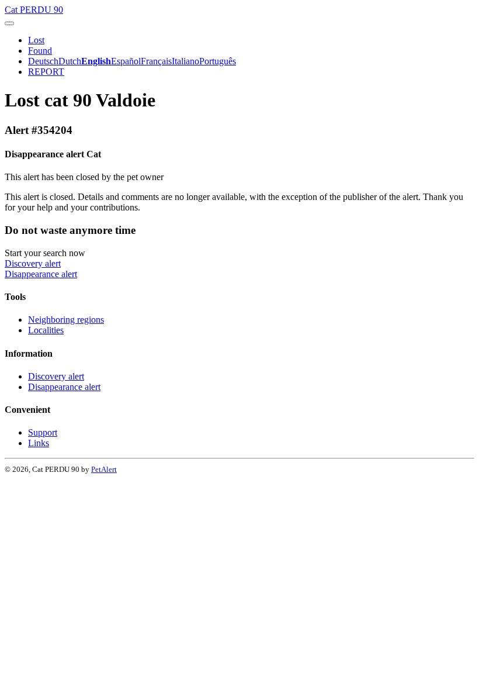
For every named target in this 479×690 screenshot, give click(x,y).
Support (42, 432)
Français (156, 61)
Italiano (185, 61)
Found (40, 51)
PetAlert (104, 469)
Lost (36, 40)
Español (126, 61)
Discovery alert (33, 263)
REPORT (46, 72)
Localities (46, 330)
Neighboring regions (66, 320)
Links (38, 443)
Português (217, 61)
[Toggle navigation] (9, 23)
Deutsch (43, 61)
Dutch (69, 61)
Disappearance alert (41, 274)
